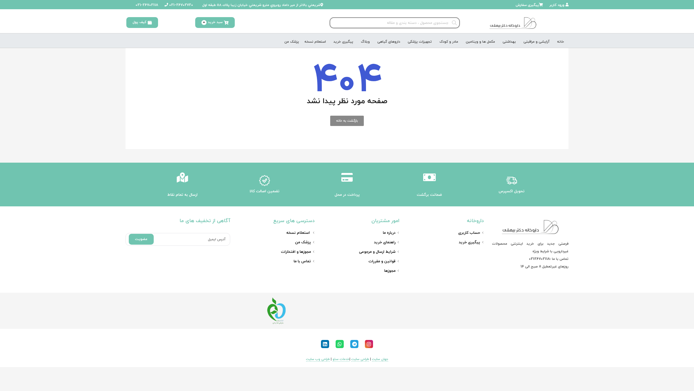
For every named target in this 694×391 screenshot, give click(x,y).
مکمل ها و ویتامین (480, 41)
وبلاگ (365, 41)
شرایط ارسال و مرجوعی (377, 251)
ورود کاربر (558, 5)
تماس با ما (302, 261)
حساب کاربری (469, 232)
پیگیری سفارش (527, 5)
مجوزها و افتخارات (296, 251)
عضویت (141, 239)
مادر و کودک (448, 41)
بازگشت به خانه (347, 121)
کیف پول (139, 22)
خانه (560, 41)
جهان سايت (380, 359)
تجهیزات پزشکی (420, 41)
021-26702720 (180, 5)
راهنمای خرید (385, 242)
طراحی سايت (360, 359)
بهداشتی (509, 41)
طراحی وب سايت (318, 359)
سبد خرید (213, 22)
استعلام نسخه (315, 41)
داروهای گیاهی (388, 41)
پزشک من (291, 41)
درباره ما (389, 232)
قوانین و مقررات (382, 261)
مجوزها (390, 270)
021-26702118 (146, 5)
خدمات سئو (341, 359)
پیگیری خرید (343, 41)
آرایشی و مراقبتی (536, 41)
